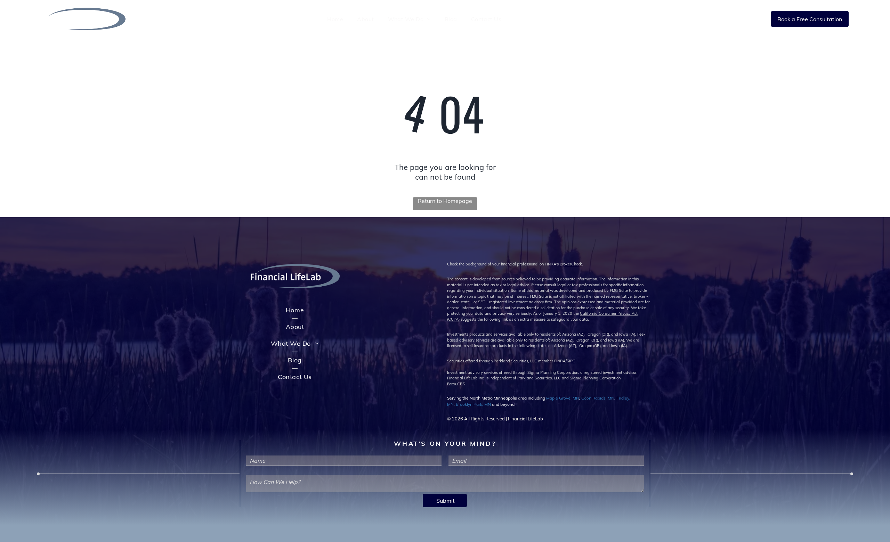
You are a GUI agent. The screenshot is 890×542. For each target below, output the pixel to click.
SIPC (571, 361)
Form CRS (456, 383)
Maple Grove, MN (562, 398)
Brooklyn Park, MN (473, 404)
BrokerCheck (571, 264)
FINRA (560, 361)
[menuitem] (335, 19)
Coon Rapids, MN (597, 398)
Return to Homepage (445, 200)
